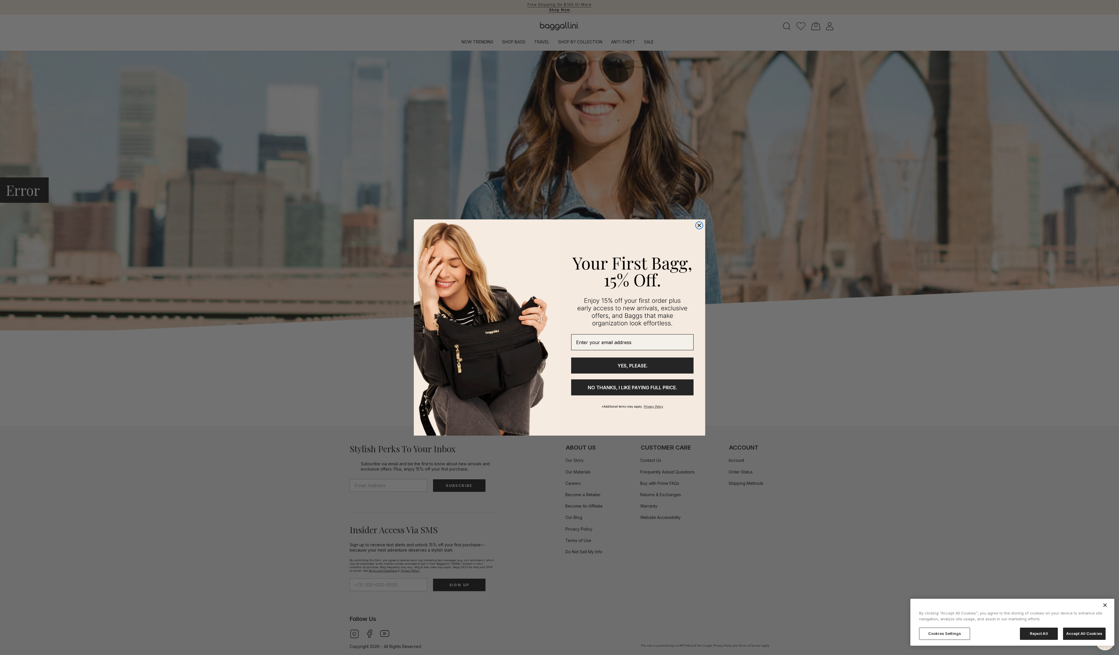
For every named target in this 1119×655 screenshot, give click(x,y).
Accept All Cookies (1084, 633)
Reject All (1039, 633)
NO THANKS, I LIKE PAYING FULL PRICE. (632, 387)
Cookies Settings (944, 633)
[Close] (1105, 605)
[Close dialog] (699, 225)
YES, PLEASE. (632, 366)
